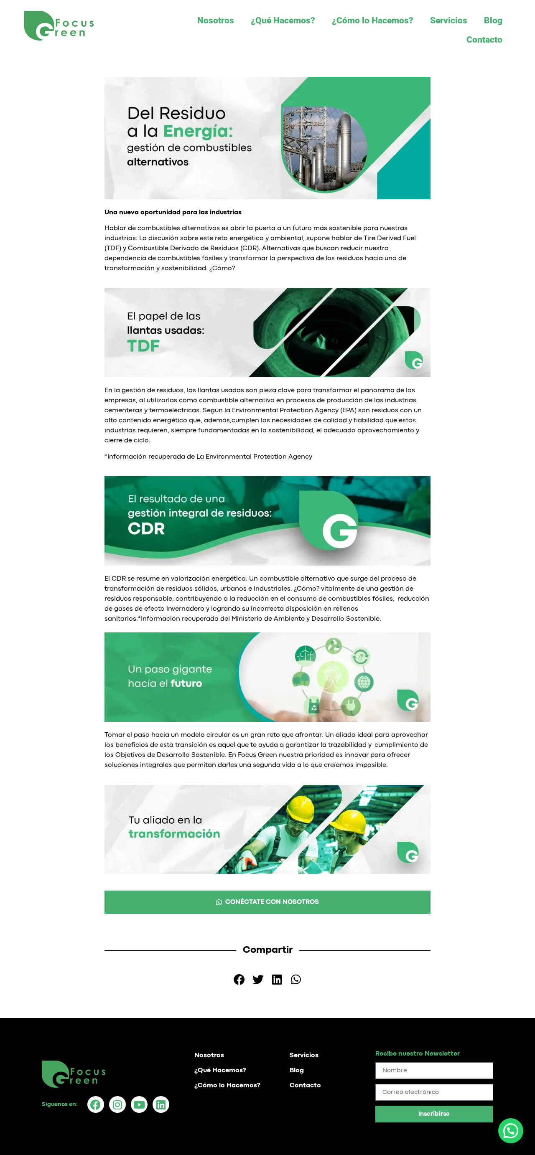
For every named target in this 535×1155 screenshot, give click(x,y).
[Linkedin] (161, 1104)
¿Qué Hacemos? (283, 20)
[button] (239, 979)
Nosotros (215, 20)
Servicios (448, 20)
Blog (493, 20)
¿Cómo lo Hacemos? (372, 20)
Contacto (484, 40)
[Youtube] (139, 1104)
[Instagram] (117, 1104)
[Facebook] (95, 1104)
